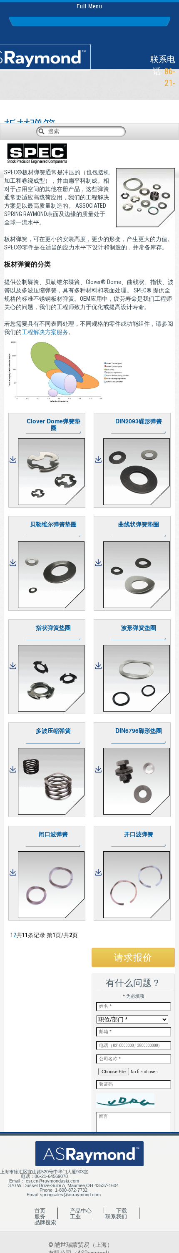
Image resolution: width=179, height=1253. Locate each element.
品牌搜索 (45, 1222)
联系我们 (116, 1216)
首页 (40, 1211)
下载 (121, 1211)
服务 (40, 1216)
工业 (75, 1216)
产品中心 (81, 1211)
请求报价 (133, 957)
